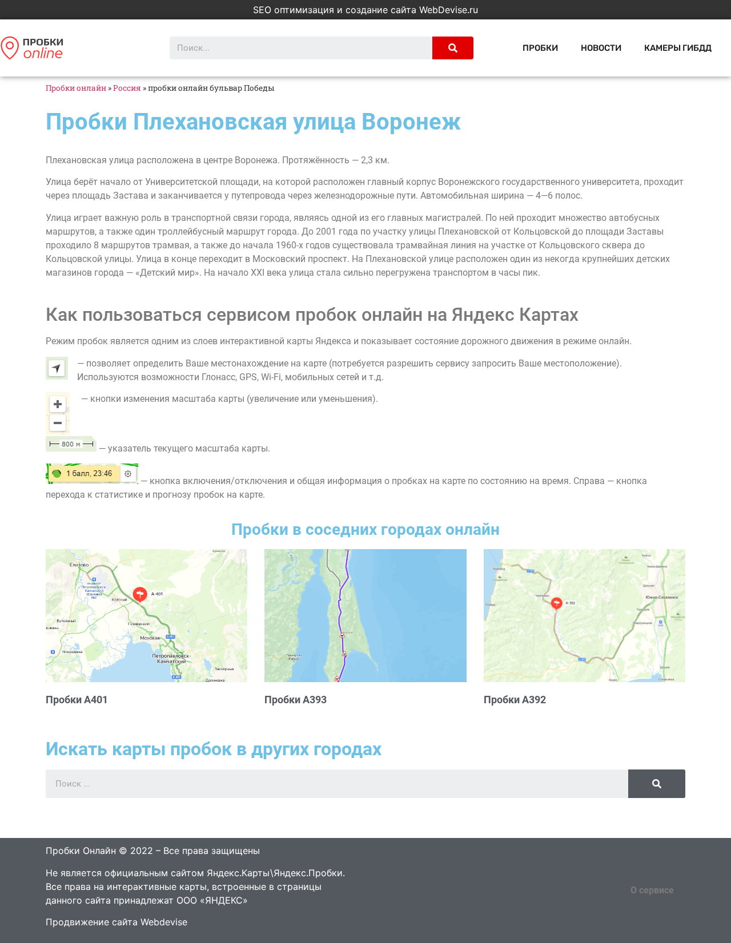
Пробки (540, 48)
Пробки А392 (515, 700)
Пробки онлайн (76, 88)
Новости (601, 48)
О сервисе (652, 890)
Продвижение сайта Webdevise (116, 922)
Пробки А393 (295, 700)
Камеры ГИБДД (678, 48)
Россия (127, 88)
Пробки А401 (77, 700)
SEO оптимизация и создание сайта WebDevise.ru (365, 9)
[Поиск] (452, 48)
